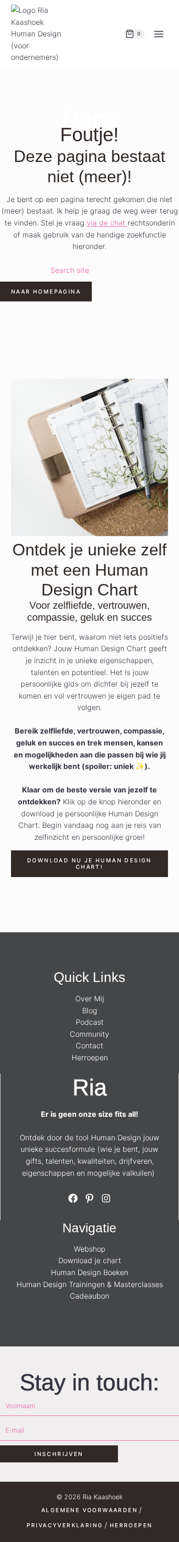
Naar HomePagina (46, 291)
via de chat (107, 222)
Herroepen (90, 1057)
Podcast (90, 1022)
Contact (89, 1045)
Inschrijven (58, 1453)
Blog (89, 1010)
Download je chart (89, 1260)
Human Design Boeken (89, 1272)
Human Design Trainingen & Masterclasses (90, 1284)
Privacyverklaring (65, 1525)
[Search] (119, 270)
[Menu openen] (158, 34)
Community (89, 1034)
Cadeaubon (89, 1295)
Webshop (90, 1248)
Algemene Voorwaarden (89, 1510)
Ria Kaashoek (103, 1497)
